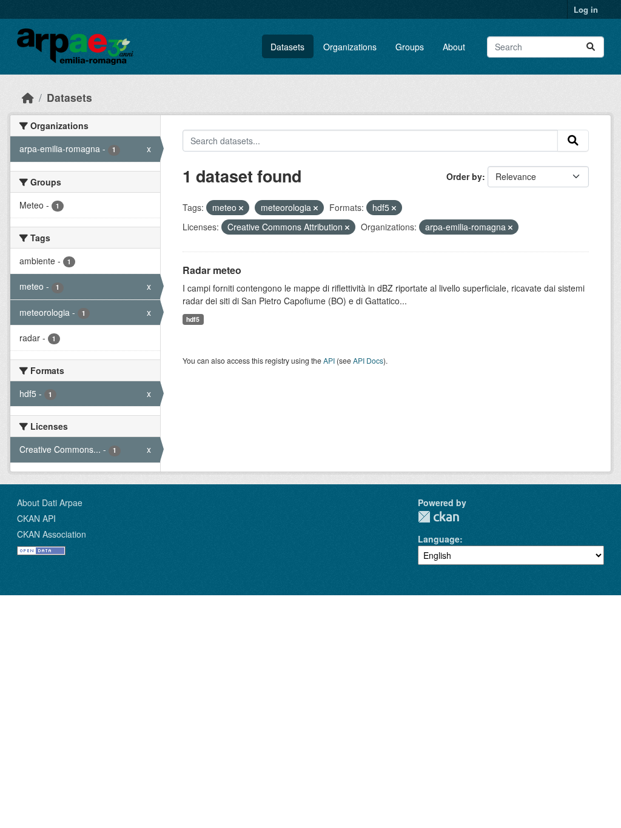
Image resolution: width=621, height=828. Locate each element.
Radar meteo (212, 270)
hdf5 (193, 319)
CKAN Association (51, 534)
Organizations (350, 47)
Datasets (287, 47)
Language (439, 539)
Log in (586, 9)
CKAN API (36, 518)
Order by (464, 176)
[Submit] (591, 47)
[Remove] (241, 208)
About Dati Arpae (49, 502)
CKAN (438, 516)
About (454, 47)
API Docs (368, 360)
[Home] (28, 97)
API (329, 360)
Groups (409, 47)
